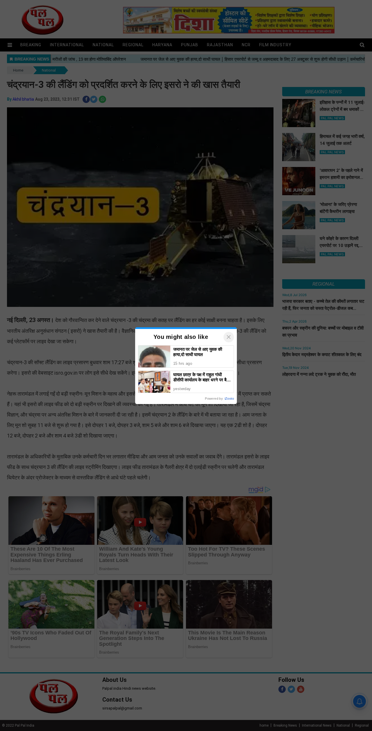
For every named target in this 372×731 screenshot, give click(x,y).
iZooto (229, 398)
